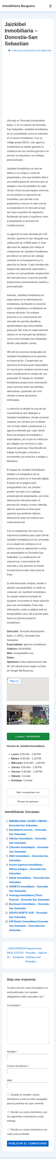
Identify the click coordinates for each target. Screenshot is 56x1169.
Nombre (11, 1051)
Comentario (14, 1005)
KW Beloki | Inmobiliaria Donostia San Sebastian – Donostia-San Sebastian (28, 926)
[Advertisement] (28, 86)
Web (9, 1080)
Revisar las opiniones (28, 801)
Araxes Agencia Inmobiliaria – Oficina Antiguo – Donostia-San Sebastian (27, 869)
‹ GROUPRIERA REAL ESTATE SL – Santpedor (16, 953)
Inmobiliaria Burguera (18, 6)
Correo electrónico (17, 1066)
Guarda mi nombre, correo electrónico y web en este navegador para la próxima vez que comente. (27, 1099)
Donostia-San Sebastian (38, 51)
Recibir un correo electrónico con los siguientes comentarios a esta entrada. (27, 1116)
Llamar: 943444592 (28, 736)
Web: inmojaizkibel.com (28, 792)
